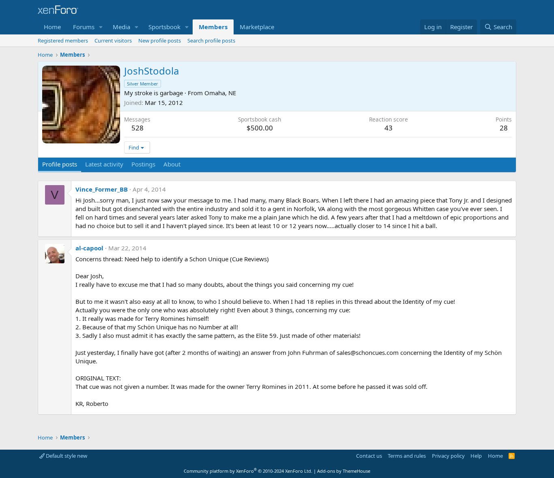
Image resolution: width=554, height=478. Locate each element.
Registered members (63, 40)
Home (52, 27)
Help (476, 455)
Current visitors (113, 40)
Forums (83, 27)
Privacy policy (448, 455)
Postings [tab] (143, 164)
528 (137, 127)
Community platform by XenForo (248, 471)
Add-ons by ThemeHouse (343, 471)
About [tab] (171, 164)
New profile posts (159, 40)
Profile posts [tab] (59, 164)
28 (504, 127)
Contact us (369, 455)
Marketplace (257, 27)
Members (213, 27)
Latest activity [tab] (104, 164)
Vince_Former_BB (101, 189)
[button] (101, 26)
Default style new (66, 455)
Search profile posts (211, 40)
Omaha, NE (220, 93)
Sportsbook (164, 27)
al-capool (89, 248)
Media (121, 27)
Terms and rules (407, 455)
